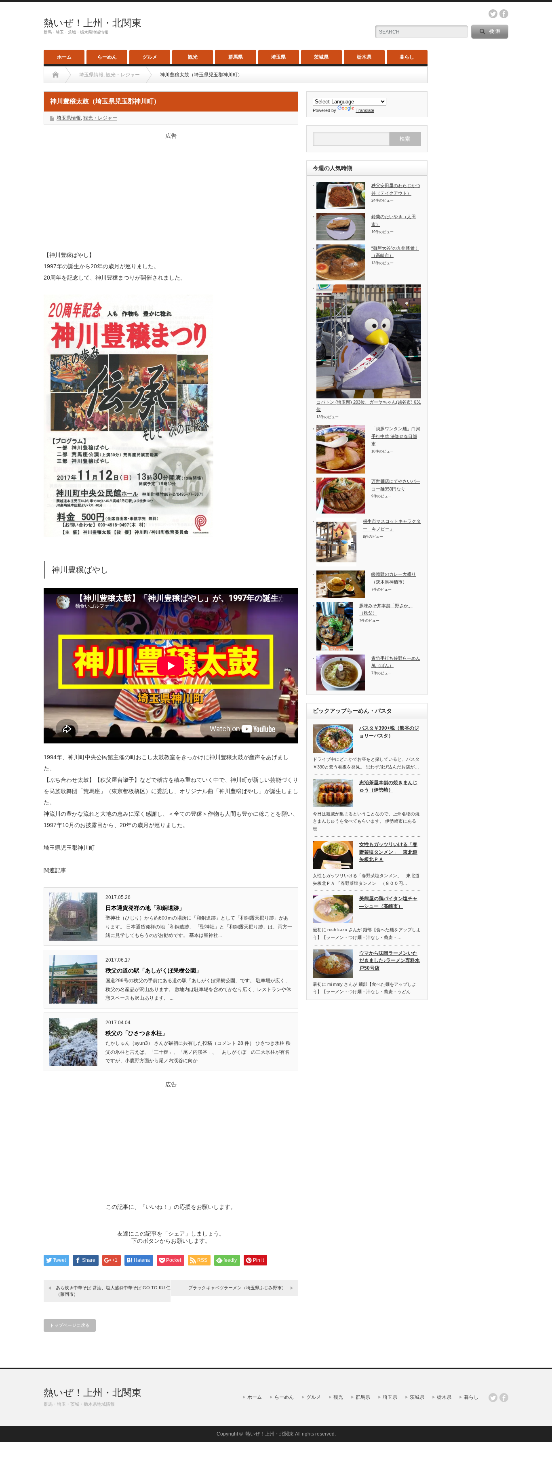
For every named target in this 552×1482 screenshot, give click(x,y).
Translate (365, 110)
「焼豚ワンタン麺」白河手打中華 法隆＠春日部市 (395, 436)
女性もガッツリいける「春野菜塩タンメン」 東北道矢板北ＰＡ (388, 852)
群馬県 (235, 57)
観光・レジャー (100, 118)
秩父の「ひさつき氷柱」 (136, 1033)
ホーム (64, 57)
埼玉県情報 (69, 118)
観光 (193, 57)
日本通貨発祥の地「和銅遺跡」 (145, 908)
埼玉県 (278, 57)
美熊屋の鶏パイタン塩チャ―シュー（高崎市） (388, 902)
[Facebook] (503, 1397)
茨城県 (321, 57)
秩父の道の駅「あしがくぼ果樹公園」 (153, 970)
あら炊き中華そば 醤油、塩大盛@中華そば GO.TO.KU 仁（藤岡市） (113, 1290)
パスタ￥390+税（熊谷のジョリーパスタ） (389, 732)
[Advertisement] (171, 190)
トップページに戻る (70, 1325)
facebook (503, 13)
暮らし (407, 57)
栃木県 (364, 57)
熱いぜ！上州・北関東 (92, 22)
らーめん (107, 57)
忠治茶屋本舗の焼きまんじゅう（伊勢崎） (388, 786)
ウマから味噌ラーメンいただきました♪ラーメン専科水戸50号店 (389, 960)
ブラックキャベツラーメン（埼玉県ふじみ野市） (237, 1287)
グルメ (150, 57)
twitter (493, 13)
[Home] (55, 75)
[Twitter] (493, 1397)
